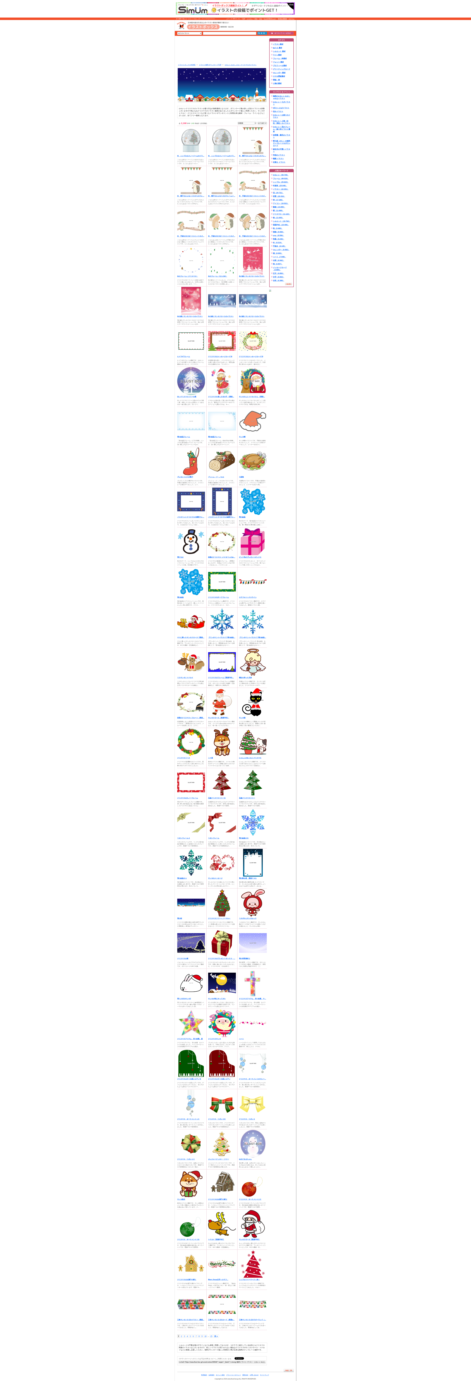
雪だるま (180, 557)
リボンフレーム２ (183, 838)
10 (205, 1336)
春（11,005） (278, 218)
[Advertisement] (266, 25)
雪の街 (179, 918)
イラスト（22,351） (281, 189)
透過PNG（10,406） (281, 225)
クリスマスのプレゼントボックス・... (221, 958)
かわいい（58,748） (281, 175)
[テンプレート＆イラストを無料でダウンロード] (270, 290)
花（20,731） (278, 193)
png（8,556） (278, 235)
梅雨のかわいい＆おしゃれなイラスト (281, 97)
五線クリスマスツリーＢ (217, 798)
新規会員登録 (282, 19)
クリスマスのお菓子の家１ (186, 1279)
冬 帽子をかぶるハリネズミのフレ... (252, 156)
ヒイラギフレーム (183, 356)
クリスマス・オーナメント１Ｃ (188, 1119)
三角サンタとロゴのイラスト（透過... (190, 1320)
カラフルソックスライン (248, 597)
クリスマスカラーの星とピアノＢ (189, 1079)
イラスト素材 (278, 44)
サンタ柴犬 (181, 1199)
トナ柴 (210, 758)
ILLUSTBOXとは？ (270, 19)
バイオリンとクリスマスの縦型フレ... (221, 517)
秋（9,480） (278, 228)
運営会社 (245, 1375)
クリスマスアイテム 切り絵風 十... (252, 999)
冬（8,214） (278, 243)
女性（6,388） (278, 280)
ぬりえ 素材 (277, 48)
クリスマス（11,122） (281, 214)
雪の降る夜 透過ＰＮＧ (248, 878)
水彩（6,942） (278, 260)
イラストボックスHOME (187, 65)
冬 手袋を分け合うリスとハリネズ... (252, 196)
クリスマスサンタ (214, 1039)
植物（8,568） (278, 232)
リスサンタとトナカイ (185, 677)
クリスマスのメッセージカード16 (220, 356)
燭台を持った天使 (245, 677)
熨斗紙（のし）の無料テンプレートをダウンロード (281, 143)
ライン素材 (277, 55)
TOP (243, 19)
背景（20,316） (279, 196)
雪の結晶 (242, 517)
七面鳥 (241, 477)
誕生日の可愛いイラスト (281, 150)
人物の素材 (277, 83)
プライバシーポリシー (233, 1375)
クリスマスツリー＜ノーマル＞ (219, 918)
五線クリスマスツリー (247, 798)
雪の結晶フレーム (183, 437)
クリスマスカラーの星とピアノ (219, 1079)
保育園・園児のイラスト (281, 136)
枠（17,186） (278, 200)
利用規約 (204, 1375)
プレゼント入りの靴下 (185, 477)
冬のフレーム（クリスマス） (187, 276)
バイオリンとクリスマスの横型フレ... (190, 517)
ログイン (291, 19)
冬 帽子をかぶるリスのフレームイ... (221, 196)
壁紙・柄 (276, 80)
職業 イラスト (278, 159)
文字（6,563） (278, 277)
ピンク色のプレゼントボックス (250, 557)
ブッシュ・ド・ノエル (216, 477)
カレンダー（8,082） (281, 250)
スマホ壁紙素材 (279, 76)
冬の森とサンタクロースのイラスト (252, 276)
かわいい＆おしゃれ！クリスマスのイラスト (241, 65)
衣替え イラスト (279, 162)
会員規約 (211, 1375)
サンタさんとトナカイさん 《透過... (252, 397)
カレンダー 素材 (279, 73)
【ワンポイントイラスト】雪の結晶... (221, 637)
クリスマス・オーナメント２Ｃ (250, 1199)
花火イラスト (278, 111)
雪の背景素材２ (244, 958)
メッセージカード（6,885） (280, 268)
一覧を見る (288, 284)
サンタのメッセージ (215, 878)
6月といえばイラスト (281, 108)
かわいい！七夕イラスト (281, 103)
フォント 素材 (278, 62)
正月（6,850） (278, 273)
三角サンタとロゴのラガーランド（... (252, 1320)
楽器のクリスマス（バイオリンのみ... (221, 557)
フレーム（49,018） (281, 178)
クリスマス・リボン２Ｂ (217, 1119)
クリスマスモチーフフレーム (218, 597)
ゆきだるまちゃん (245, 1159)
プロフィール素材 (280, 66)
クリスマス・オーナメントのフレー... (252, 1079)
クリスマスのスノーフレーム (187, 798)
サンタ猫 (242, 718)
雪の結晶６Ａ (182, 878)
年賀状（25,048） (280, 186)
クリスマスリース (183, 758)
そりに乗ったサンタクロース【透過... (190, 637)
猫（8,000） (278, 253)
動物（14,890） (279, 207)
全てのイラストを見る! (282, 33)
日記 (260, 19)
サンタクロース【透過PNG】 (249, 1239)
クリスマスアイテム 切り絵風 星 (190, 1039)
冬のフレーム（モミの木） (217, 276)
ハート (241, 1039)
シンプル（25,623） (281, 182)
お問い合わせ (254, 1375)
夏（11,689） (278, 210)
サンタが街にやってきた (217, 999)
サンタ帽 (242, 437)
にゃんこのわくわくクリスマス (250, 758)
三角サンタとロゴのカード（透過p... (221, 1320)
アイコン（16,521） (281, 203)
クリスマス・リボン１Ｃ (186, 1159)
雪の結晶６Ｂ (244, 838)
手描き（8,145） (279, 246)
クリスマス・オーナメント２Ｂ (188, 1239)
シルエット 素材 (279, 51)
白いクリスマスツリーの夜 (186, 397)
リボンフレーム (213, 838)
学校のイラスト (279, 155)
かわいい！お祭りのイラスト (281, 116)
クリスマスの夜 (182, 958)
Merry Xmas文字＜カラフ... (218, 1279)
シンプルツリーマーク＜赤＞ (249, 1279)
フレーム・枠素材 (280, 58)
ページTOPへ (289, 1370)
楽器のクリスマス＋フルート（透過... (190, 718)
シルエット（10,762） (281, 221)
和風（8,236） (278, 239)
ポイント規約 (220, 1375)
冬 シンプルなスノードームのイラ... (190, 156)
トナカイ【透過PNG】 (216, 1239)
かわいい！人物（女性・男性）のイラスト (281, 122)
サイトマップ (264, 1375)
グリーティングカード (281, 69)
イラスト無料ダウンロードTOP (210, 65)
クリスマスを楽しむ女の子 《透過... (221, 397)
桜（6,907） (278, 264)
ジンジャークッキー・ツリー (218, 1159)
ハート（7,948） (279, 257)
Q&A (255, 19)
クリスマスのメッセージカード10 (251, 356)
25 (211, 1336)
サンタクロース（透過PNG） (218, 718)
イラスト (250, 19)
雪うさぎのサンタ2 (184, 999)
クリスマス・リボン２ (247, 1119)
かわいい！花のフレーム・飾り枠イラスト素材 (281, 129)
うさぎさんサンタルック (248, 918)
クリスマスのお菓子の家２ (217, 1199)
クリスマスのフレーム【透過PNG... (221, 677)
